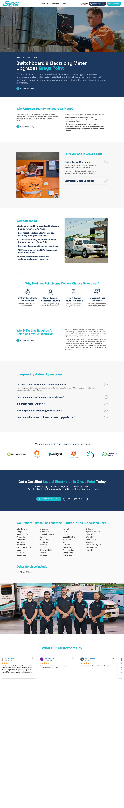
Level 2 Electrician (24, 572)
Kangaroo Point (46, 550)
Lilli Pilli (66, 531)
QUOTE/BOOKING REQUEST (49, 499)
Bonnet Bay (21, 537)
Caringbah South (23, 547)
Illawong (43, 545)
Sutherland (67, 555)
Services (55, 4)
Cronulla (20, 553)
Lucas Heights (69, 537)
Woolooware (91, 539)
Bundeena (20, 539)
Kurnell (66, 529)
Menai (65, 542)
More (65, 4)
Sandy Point (68, 553)
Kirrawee (43, 555)
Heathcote (44, 542)
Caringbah (20, 545)
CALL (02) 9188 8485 (75, 499)
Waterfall (90, 537)
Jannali (43, 547)
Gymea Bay (44, 539)
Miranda (66, 545)
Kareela (43, 553)
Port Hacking (68, 550)
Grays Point (44, 531)
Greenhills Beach (47, 534)
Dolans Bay (21, 555)
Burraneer (20, 542)
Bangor (19, 531)
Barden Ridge (22, 534)
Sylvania (89, 529)
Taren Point (91, 534)
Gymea (43, 537)
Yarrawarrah (91, 547)
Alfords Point (21, 529)
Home (18, 57)
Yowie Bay (90, 550)
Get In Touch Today (27, 88)
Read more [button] (48, 675)
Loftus (65, 534)
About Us (44, 4)
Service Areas (26, 57)
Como (18, 550)
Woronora (90, 542)
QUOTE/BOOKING (114, 3)
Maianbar (67, 539)
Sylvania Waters (93, 531)
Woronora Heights (93, 545)
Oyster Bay (67, 547)
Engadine (44, 529)
